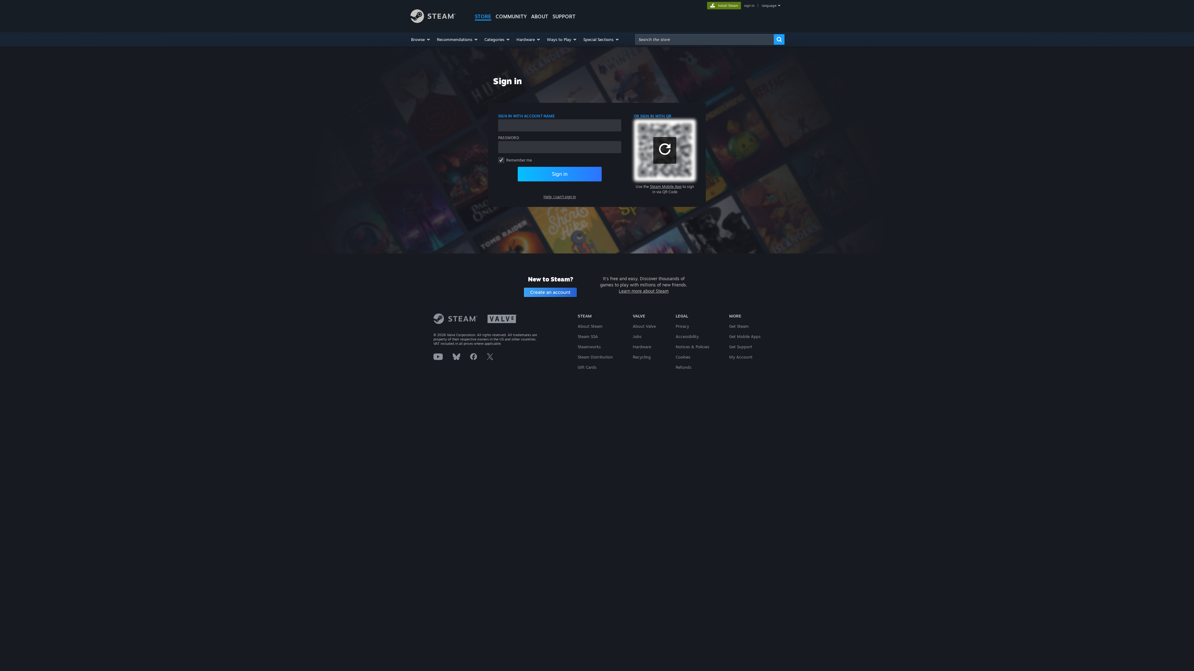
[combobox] (704, 39)
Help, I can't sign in (560, 196)
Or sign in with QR (652, 116)
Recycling (642, 356)
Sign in (559, 174)
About (539, 16)
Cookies (683, 356)
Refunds (683, 367)
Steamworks (589, 346)
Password (508, 137)
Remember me (519, 160)
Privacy (682, 326)
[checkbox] (501, 160)
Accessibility (687, 336)
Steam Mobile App (666, 186)
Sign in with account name (526, 116)
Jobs (637, 336)
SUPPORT (564, 16)
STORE (483, 16)
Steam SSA (588, 336)
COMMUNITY (511, 16)
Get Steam (739, 326)
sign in (749, 5)
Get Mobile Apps (745, 336)
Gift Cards (587, 367)
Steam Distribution (595, 356)
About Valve (644, 326)
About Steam (590, 326)
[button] (421, 39)
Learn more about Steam (644, 291)
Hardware (642, 346)
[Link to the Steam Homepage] (433, 21)
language (769, 5)
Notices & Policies (692, 346)
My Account (740, 356)
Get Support (740, 346)
